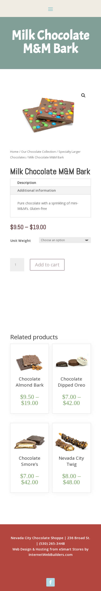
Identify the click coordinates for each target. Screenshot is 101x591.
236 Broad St (78, 537)
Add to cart (47, 264)
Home (14, 151)
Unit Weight (20, 240)
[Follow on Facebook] (50, 582)
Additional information (36, 190)
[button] (83, 95)
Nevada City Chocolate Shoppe (37, 537)
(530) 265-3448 (52, 543)
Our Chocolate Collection (38, 151)
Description (26, 182)
